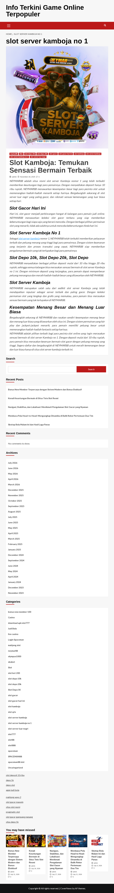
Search (10, 358)
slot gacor (53, 154)
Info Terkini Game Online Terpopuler (45, 11)
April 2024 (13, 576)
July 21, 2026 (77, 874)
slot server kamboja (93, 154)
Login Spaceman (16, 639)
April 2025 (13, 533)
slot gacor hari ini (65, 154)
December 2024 (16, 555)
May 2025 (13, 528)
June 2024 (13, 566)
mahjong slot (14, 645)
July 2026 (12, 463)
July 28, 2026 (35, 868)
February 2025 (15, 544)
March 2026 (14, 484)
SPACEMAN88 (15, 756)
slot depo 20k (42, 154)
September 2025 (16, 506)
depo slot (10, 785)
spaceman (13, 751)
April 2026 (13, 479)
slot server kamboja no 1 (19, 157)
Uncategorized (15, 767)
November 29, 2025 (27, 177)
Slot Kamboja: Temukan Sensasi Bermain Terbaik (50, 166)
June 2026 (13, 468)
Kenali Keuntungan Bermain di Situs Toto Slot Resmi (33, 398)
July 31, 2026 (14, 874)
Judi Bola (12, 628)
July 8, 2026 (98, 865)
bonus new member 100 (19, 612)
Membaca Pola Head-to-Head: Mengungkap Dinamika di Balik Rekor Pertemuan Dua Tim (50, 416)
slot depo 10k (30, 154)
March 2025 (14, 538)
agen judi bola (12, 790)
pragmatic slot (13, 812)
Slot (21, 154)
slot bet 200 (14, 673)
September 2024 (16, 560)
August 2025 (14, 511)
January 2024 (14, 582)
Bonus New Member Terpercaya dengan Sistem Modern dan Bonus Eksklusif (45, 389)
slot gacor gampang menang (19, 817)
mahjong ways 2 (13, 797)
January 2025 (14, 549)
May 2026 (13, 473)
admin (14, 177)
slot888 (12, 745)
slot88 (11, 740)
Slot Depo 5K (14, 689)
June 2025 (13, 522)
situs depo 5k (12, 822)
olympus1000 (14, 656)
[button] (9, 25)
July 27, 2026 (56, 874)
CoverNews (66, 888)
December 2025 (16, 490)
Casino (11, 617)
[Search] (105, 25)
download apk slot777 (18, 623)
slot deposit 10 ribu (15, 775)
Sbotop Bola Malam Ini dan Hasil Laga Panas (29, 424)
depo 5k (10, 780)
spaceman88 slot (16, 762)
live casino (13, 634)
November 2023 (16, 593)
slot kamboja (79, 154)
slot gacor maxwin (14, 802)
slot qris (12, 712)
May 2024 (13, 571)
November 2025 (16, 495)
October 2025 (15, 500)
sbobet (11, 662)
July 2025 (12, 517)
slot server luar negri (38, 157)
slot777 (12, 734)
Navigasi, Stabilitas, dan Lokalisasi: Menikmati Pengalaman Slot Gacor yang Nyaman (48, 407)
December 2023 (16, 587)
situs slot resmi (13, 807)
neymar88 (13, 154)
